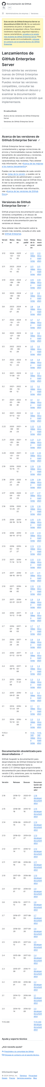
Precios (12, 1078)
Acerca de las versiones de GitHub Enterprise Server (20, 138)
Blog (35, 1078)
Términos (23, 1076)
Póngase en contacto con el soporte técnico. (21, 1055)
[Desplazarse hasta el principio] (39, 1081)
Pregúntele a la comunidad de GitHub (19, 1051)
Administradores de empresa (17, 13)
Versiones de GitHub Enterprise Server (16, 203)
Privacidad (33, 1076)
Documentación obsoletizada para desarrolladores (21, 753)
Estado (4, 1078)
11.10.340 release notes (32, 738)
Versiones (34, 13)
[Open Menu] (10, 8)
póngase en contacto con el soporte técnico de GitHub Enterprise (22, 41)
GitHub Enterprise (13, 234)
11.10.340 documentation (39, 738)
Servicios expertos (24, 1078)
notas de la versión (16, 174)
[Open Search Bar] (4, 8)
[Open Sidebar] (3, 13)
